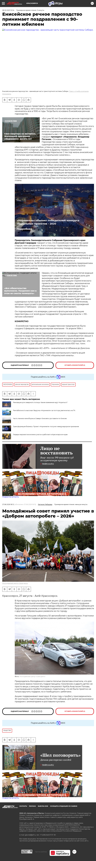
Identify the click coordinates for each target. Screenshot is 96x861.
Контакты (23, 806)
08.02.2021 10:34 (8, 10)
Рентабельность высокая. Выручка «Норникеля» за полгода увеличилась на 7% (44, 410)
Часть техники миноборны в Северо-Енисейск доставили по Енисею (40, 418)
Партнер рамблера (41, 851)
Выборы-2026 (43, 806)
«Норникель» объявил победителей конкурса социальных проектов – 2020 (48, 222)
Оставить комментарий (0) (74, 365)
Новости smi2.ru (10, 497)
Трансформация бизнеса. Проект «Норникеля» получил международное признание (46, 426)
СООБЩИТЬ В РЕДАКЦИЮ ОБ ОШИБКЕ (63, 806)
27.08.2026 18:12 (8, 504)
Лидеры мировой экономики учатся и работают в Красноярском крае (40, 434)
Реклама (32, 806)
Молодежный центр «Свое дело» (15, 583)
